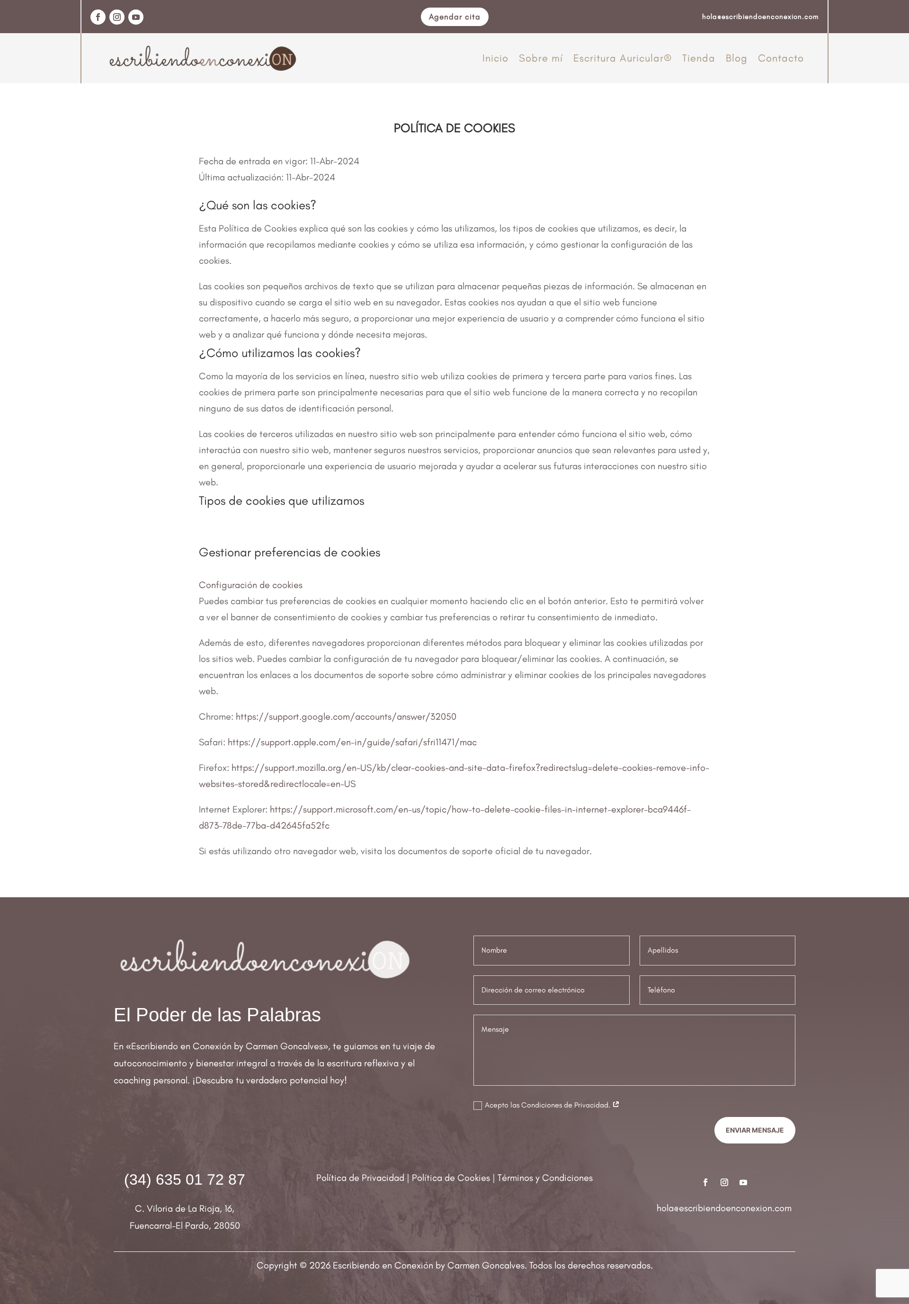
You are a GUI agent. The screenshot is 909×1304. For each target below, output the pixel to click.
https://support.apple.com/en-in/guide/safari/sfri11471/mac (352, 742)
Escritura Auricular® (622, 58)
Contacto (781, 58)
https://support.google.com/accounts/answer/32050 (346, 716)
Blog (737, 58)
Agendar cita (455, 16)
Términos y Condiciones (545, 1177)
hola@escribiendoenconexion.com (724, 1208)
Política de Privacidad (360, 1177)
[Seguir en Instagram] (117, 17)
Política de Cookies (451, 1177)
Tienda (698, 58)
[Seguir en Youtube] (135, 17)
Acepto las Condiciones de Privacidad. (548, 1104)
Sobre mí (541, 58)
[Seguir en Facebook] (98, 17)
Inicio (495, 58)
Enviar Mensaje (755, 1130)
